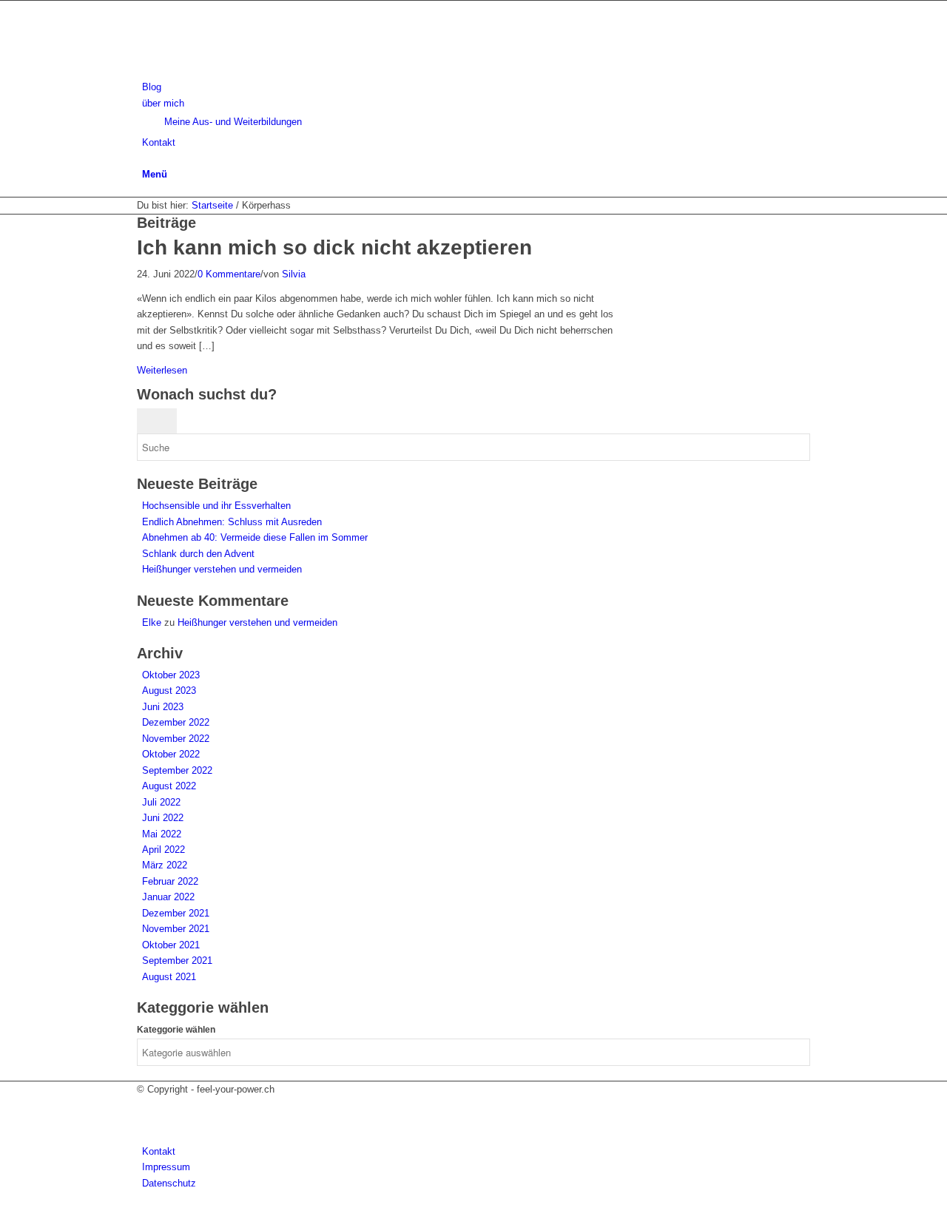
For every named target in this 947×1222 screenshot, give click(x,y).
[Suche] (145, 157)
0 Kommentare (229, 274)
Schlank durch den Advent (198, 553)
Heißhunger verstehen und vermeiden (222, 569)
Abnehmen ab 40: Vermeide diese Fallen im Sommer (255, 537)
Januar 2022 (168, 896)
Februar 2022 (170, 881)
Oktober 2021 (171, 945)
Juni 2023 (162, 706)
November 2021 (175, 928)
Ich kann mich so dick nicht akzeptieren (334, 247)
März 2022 (164, 865)
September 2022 (177, 770)
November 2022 (175, 738)
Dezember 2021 (175, 913)
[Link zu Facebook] (145, 1104)
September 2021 (177, 960)
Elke (151, 622)
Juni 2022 (162, 817)
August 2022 (169, 785)
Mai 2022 (161, 834)
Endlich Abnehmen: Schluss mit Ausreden (232, 521)
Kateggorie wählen (176, 1029)
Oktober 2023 (171, 675)
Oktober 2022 (171, 754)
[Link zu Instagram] (145, 1120)
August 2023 (169, 690)
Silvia (294, 274)
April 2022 (163, 849)
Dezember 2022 (175, 722)
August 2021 (169, 976)
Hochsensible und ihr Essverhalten (216, 505)
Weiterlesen (162, 370)
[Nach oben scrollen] (3, 1213)
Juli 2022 (161, 802)
